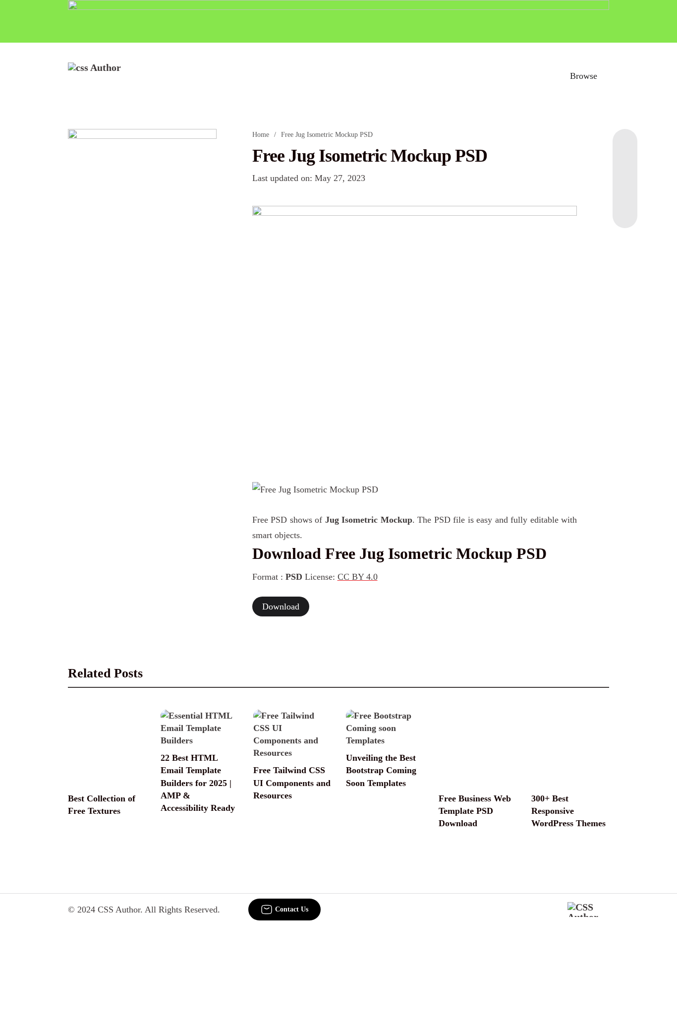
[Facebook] (625, 148)
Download (280, 606)
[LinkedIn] (625, 168)
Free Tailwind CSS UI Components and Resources (292, 782)
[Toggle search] (540, 76)
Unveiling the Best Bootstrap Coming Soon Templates (381, 770)
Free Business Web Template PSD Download (475, 810)
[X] (625, 208)
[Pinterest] (625, 188)
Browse (583, 76)
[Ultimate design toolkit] (414, 333)
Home (260, 134)
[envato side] (142, 277)
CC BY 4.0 (358, 577)
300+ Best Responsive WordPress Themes (568, 810)
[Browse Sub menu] (605, 75)
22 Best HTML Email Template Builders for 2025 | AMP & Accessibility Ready (198, 783)
